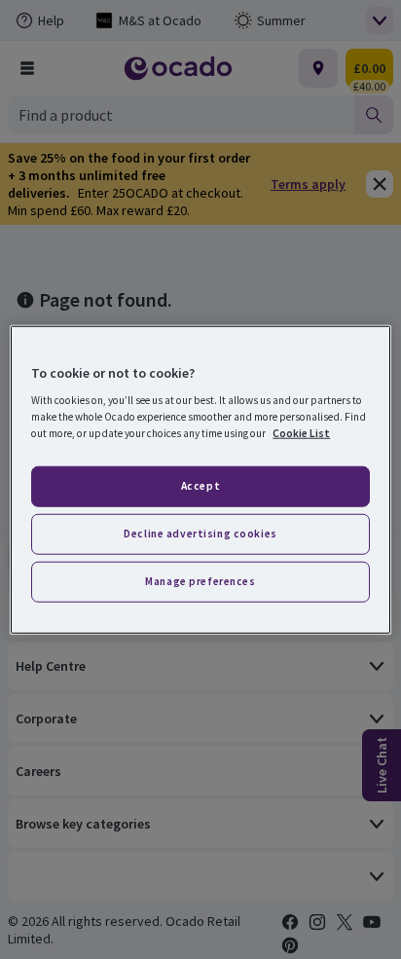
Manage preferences (200, 581)
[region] (200, 479)
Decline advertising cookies (200, 533)
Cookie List (301, 433)
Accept (200, 486)
